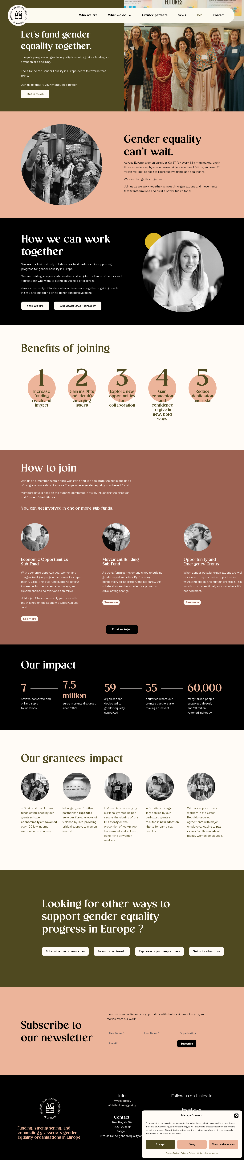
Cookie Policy (172, 1153)
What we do (117, 15)
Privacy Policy (188, 1153)
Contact (219, 15)
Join (199, 15)
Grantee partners (155, 15)
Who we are (88, 15)
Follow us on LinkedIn (191, 1096)
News (182, 15)
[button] (236, 1116)
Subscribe (187, 1043)
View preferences (223, 1144)
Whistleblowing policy (207, 1153)
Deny (192, 1144)
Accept (160, 1144)
